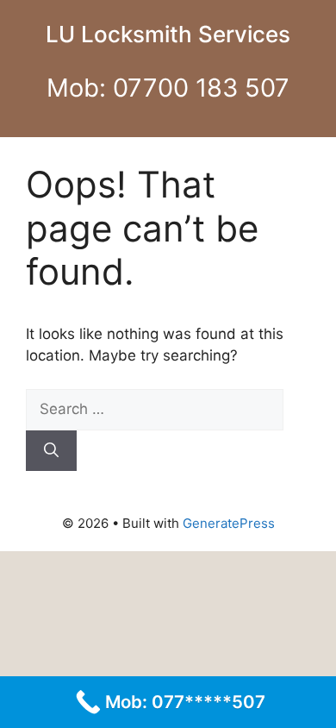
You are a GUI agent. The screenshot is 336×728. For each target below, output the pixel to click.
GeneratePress (229, 523)
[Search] (51, 451)
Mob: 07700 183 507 (168, 87)
